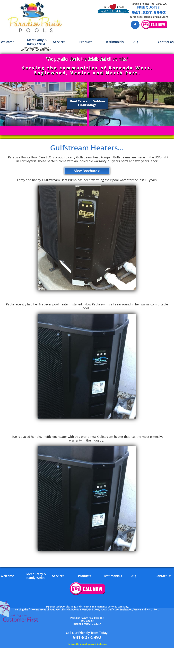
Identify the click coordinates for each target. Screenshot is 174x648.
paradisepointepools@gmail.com (149, 16)
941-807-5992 (149, 12)
